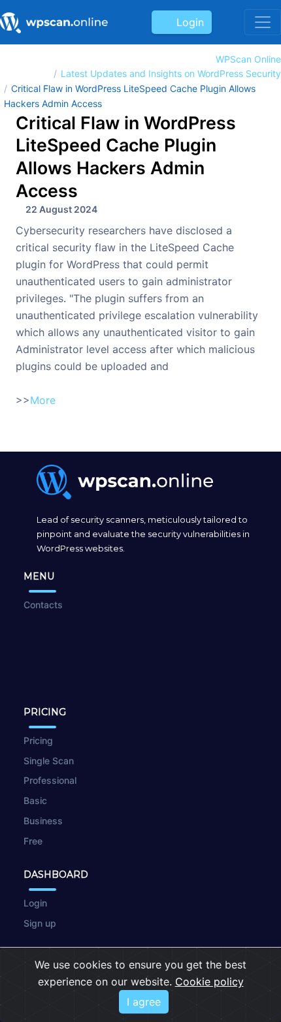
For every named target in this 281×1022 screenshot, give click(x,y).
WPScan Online (248, 59)
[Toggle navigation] (262, 22)
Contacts (43, 604)
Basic (35, 800)
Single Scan (49, 760)
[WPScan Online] (54, 22)
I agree (144, 1001)
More (43, 400)
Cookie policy (209, 981)
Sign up (40, 923)
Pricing (38, 740)
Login (187, 22)
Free (33, 840)
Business (43, 820)
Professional (50, 780)
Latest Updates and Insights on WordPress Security (171, 73)
